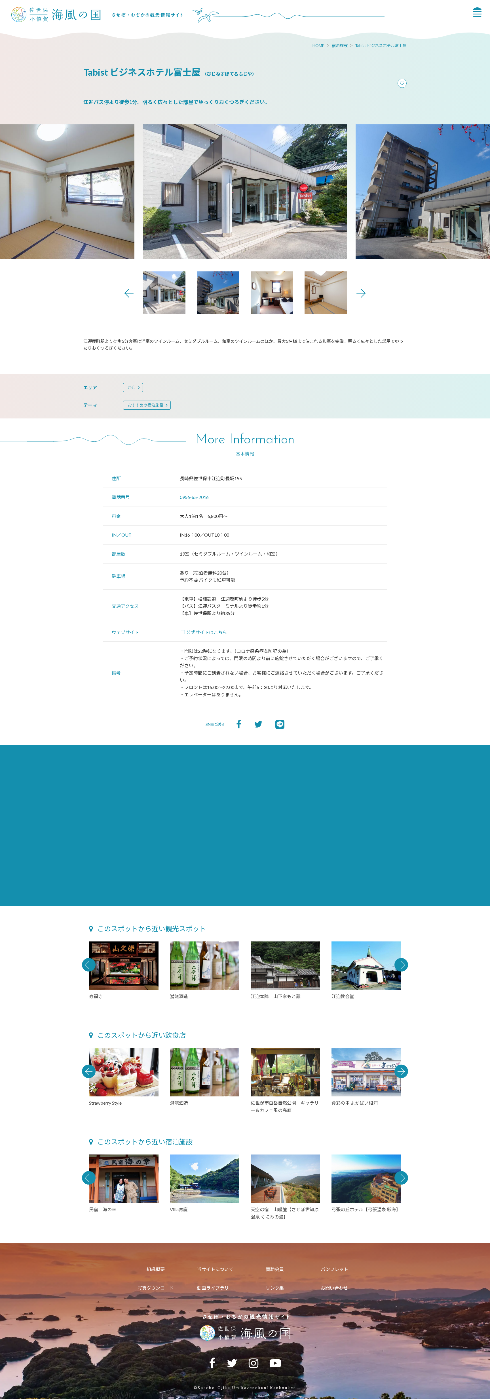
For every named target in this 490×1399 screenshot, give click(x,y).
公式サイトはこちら (206, 632)
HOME (318, 45)
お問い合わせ (334, 1287)
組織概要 (156, 1269)
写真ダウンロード (156, 1287)
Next (361, 293)
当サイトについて (215, 1269)
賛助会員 (275, 1269)
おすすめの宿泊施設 (145, 405)
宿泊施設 (340, 45)
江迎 (132, 387)
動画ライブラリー (215, 1287)
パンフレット (334, 1269)
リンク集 (275, 1287)
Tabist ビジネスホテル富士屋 (381, 45)
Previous (129, 293)
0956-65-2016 (194, 497)
